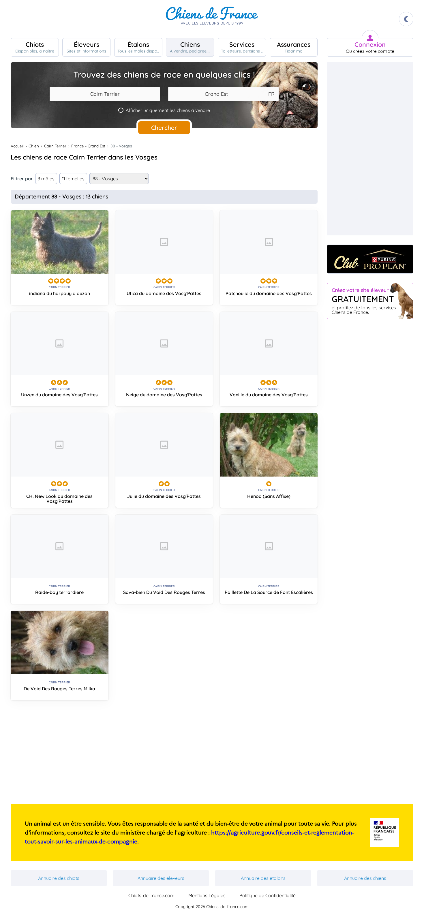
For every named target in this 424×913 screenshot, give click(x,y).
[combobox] (105, 94)
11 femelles (73, 178)
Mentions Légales (207, 895)
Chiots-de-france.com (151, 895)
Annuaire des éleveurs (161, 878)
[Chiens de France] (212, 19)
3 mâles (46, 178)
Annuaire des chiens (365, 878)
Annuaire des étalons (263, 878)
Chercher (164, 127)
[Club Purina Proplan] (370, 259)
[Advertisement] (164, 754)
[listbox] (271, 94)
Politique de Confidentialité (267, 895)
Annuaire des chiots (58, 878)
